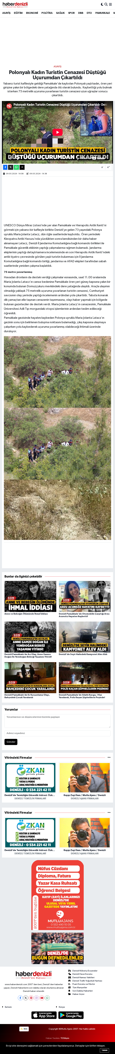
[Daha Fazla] (22, 167)
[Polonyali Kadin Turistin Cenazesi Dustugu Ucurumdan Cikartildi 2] (57, 371)
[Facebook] (20, 997)
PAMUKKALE (102, 13)
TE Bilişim (64, 1038)
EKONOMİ (32, 13)
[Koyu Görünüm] (102, 4)
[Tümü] (109, 757)
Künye (62, 1007)
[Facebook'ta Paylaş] (5, 167)
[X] (25, 997)
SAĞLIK (60, 13)
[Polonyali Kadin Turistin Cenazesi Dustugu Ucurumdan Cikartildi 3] (57, 443)
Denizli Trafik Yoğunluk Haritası (87, 981)
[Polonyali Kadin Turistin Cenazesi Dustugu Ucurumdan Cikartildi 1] (57, 509)
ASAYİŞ (6, 13)
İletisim (8, 1007)
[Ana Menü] (110, 4)
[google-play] (71, 1015)
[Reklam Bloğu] (57, 895)
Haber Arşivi (78, 994)
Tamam (104, 1050)
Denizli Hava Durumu (82, 974)
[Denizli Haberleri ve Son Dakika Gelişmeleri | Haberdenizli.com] (15, 5)
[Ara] (106, 4)
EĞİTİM (18, 13)
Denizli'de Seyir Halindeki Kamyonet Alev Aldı (83, 654)
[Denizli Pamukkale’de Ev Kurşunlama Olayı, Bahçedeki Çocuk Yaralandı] (30, 677)
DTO (89, 13)
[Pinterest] (31, 997)
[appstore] (44, 1015)
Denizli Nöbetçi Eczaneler (84, 971)
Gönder (11, 742)
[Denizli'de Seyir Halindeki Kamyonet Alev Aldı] (85, 637)
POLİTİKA (46, 13)
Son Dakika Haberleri (82, 991)
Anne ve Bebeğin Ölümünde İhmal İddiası (26, 614)
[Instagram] (36, 997)
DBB (80, 13)
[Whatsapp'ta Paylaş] (16, 167)
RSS (25, 1029)
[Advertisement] (57, 41)
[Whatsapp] (47, 997)
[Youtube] (41, 997)
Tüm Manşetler (79, 987)
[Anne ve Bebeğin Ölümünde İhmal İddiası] (30, 596)
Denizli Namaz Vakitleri (83, 977)
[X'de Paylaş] (10, 167)
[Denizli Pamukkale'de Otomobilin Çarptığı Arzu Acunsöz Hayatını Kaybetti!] (85, 596)
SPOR (71, 13)
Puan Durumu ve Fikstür (83, 984)
